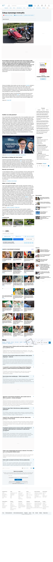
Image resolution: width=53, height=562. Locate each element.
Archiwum (44, 503)
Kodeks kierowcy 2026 (43, 76)
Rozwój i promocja (4, 505)
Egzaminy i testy (12, 505)
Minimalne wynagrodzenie (38, 503)
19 (41, 165)
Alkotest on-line (10, 343)
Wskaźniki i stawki (37, 501)
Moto (7, 10)
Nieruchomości (45, 491)
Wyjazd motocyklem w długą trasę (13, 207)
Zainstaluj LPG (4, 343)
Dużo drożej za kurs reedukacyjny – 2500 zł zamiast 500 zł (42, 119)
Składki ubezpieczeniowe (38, 504)
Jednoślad (10, 10)
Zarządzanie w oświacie (13, 506)
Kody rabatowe (45, 504)
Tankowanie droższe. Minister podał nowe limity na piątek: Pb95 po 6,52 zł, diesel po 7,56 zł (42, 112)
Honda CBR (9, 100)
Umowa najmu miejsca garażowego (42, 147)
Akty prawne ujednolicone (21, 506)
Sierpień (44, 163)
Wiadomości (3, 507)
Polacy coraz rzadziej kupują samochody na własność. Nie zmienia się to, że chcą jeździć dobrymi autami (42, 131)
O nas (3, 512)
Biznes (27, 491)
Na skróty (44, 501)
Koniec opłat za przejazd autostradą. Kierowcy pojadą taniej (41, 133)
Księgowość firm (4, 491)
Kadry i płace (4, 506)
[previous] (22, 468)
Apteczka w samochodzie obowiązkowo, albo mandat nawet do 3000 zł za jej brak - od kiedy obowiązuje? (42, 121)
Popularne (39, 109)
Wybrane (47, 109)
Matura (11, 507)
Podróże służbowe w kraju (38, 502)
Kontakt (36, 512)
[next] (33, 468)
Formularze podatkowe (46, 506)
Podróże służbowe (37, 505)
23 (48, 165)
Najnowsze (43, 109)
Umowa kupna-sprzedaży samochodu (42, 146)
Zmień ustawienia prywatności (18, 512)
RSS (33, 512)
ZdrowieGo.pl (44, 502)
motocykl (27, 85)
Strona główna (4, 10)
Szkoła (11, 503)
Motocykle (13, 10)
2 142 (31, 468)
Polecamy (37, 247)
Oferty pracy (44, 508)
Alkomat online (39, 138)
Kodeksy (19, 507)
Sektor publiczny (4, 501)
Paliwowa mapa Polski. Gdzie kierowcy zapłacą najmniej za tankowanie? (42, 123)
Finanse (3, 503)
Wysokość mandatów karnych (41, 156)
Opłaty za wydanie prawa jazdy (41, 154)
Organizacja (3, 502)
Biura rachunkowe (37, 491)
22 (46, 165)
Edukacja (11, 501)
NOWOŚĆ (43, 75)
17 (37, 165)
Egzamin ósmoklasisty (13, 508)
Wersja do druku (8, 236)
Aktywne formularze (42, 145)
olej (20, 160)
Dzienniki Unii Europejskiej (21, 505)
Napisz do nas (19, 236)
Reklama (40, 512)
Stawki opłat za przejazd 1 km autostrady (43, 155)
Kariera (30, 512)
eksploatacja (4, 233)
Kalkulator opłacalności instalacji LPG (42, 139)
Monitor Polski (20, 503)
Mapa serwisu (45, 512)
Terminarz (40, 163)
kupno (8, 233)
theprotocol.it (44, 507)
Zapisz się (18, 479)
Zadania (3, 504)
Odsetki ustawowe (37, 506)
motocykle (11, 233)
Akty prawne (20, 501)
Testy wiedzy (12, 509)
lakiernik (26, 196)
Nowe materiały (39, 195)
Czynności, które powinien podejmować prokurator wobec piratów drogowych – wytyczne (42, 114)
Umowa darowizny (39, 151)
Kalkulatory (40, 137)
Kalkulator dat (28, 502)
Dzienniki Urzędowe (21, 504)
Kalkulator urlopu (39, 142)
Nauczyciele (11, 504)
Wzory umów (44, 505)
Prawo (19, 491)
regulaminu (18, 477)
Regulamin (26, 512)
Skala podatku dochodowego (38, 507)
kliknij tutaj (23, 483)
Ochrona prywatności (8, 512)
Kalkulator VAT (28, 504)
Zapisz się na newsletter (30, 236)
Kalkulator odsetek (28, 505)
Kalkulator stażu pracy (29, 506)
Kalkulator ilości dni (39, 143)
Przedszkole (12, 502)
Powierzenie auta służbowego (41, 148)
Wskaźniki (40, 153)
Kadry (11, 491)
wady (18, 94)
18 (39, 165)
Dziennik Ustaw (20, 502)
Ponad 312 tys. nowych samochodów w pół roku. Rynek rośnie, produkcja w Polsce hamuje (42, 126)
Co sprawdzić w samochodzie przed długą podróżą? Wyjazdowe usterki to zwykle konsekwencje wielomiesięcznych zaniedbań (42, 116)
